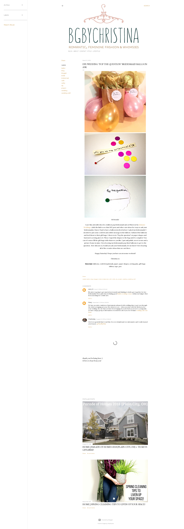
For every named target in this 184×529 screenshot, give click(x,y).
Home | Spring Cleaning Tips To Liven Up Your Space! (114, 504)
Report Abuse (9, 25)
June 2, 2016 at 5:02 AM (100, 289)
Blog (70, 51)
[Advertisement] (115, 380)
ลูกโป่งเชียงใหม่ (101, 324)
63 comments (91, 508)
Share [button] (63, 60)
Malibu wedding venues (124, 294)
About (76, 51)
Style (89, 51)
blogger (64, 73)
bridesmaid (65, 78)
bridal (63, 76)
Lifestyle (96, 51)
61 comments (90, 453)
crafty (63, 83)
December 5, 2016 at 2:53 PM (101, 302)
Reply (90, 298)
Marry (90, 302)
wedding (64, 90)
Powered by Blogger (107, 520)
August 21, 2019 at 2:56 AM (103, 319)
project (63, 88)
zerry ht (90, 289)
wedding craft (66, 93)
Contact (83, 51)
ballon (63, 68)
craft (62, 80)
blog (62, 71)
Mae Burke (111, 523)
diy (62, 85)
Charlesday (92, 319)
